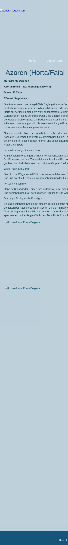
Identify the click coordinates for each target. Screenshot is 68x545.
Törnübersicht (54, 60)
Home (32, 60)
